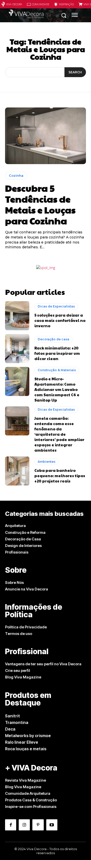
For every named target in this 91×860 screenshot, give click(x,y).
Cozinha (16, 175)
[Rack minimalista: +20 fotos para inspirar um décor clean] (17, 348)
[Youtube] (51, 824)
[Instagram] (24, 824)
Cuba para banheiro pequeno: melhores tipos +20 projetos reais (59, 475)
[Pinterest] (37, 824)
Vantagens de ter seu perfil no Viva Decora (43, 663)
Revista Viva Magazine (25, 780)
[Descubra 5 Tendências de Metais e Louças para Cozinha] (45, 135)
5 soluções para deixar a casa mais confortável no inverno (59, 320)
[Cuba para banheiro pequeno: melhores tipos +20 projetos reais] (17, 471)
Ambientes (46, 462)
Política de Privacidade (26, 627)
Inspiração (66, 4)
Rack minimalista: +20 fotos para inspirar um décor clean (57, 353)
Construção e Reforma (25, 532)
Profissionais (16, 552)
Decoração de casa (53, 339)
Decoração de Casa (23, 539)
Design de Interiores (23, 545)
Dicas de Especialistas (56, 306)
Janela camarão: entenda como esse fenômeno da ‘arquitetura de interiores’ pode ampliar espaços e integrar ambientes (59, 434)
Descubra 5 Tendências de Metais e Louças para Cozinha (40, 204)
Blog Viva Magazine (23, 677)
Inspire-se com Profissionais (30, 806)
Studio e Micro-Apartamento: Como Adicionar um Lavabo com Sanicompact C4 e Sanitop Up (56, 389)
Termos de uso (18, 633)
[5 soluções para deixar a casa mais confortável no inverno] (17, 315)
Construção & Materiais (57, 370)
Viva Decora (14, 4)
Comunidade (40, 4)
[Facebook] (10, 824)
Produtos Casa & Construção (31, 800)
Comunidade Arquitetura (27, 793)
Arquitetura (15, 525)
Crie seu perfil (17, 670)
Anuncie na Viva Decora (26, 589)
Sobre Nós (14, 582)
